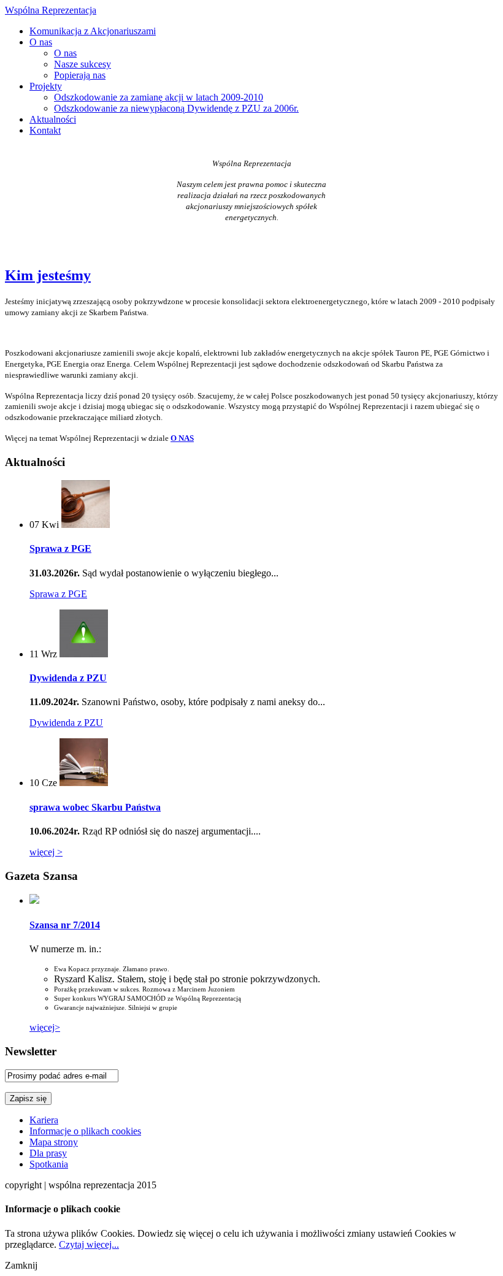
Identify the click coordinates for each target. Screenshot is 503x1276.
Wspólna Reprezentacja (50, 10)
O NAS (182, 438)
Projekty (45, 86)
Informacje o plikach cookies (85, 1131)
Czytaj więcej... (89, 1244)
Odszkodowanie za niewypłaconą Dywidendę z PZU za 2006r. (176, 108)
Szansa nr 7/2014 (64, 925)
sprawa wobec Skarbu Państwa (95, 807)
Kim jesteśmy (48, 275)
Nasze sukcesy (82, 64)
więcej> (44, 1027)
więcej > (46, 852)
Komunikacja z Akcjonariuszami (92, 31)
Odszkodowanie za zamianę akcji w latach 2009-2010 (158, 97)
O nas (40, 42)
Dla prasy (48, 1153)
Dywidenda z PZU (68, 678)
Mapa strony (53, 1142)
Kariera (43, 1120)
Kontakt (45, 130)
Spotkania (48, 1164)
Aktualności (52, 119)
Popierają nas (80, 75)
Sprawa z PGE (60, 548)
